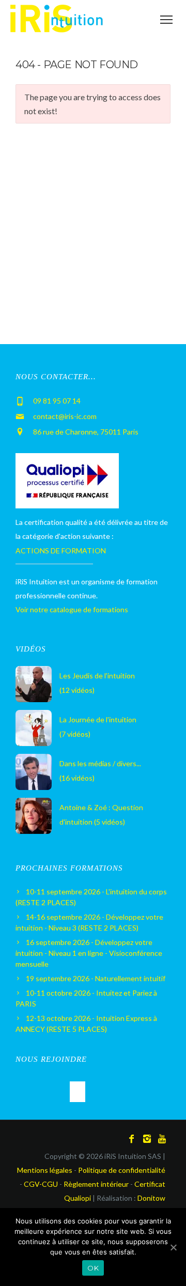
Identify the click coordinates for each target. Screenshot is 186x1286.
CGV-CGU (41, 1184)
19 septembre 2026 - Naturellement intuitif (95, 978)
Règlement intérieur (96, 1184)
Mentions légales (44, 1170)
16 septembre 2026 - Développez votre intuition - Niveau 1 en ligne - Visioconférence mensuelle (89, 953)
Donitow (151, 1198)
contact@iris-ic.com (65, 416)
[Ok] (173, 1247)
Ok (93, 1268)
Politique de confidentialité (121, 1170)
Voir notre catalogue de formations (72, 609)
